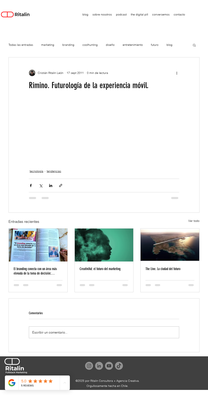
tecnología (36, 171)
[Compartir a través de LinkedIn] (51, 185)
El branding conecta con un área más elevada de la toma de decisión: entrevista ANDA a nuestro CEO (35, 271)
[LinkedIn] (99, 366)
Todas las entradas (21, 45)
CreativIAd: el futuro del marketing (100, 269)
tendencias (54, 171)
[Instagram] (89, 366)
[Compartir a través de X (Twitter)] (41, 185)
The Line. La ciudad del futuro (162, 269)
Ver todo (193, 221)
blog (169, 45)
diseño (110, 45)
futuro (154, 45)
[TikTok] (119, 366)
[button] (194, 45)
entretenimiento (133, 45)
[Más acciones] (176, 72)
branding (68, 45)
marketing (47, 45)
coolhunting (90, 45)
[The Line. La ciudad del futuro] (170, 245)
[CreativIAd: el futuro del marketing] (104, 245)
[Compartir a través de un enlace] (61, 185)
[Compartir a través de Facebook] (31, 185)
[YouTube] (109, 366)
